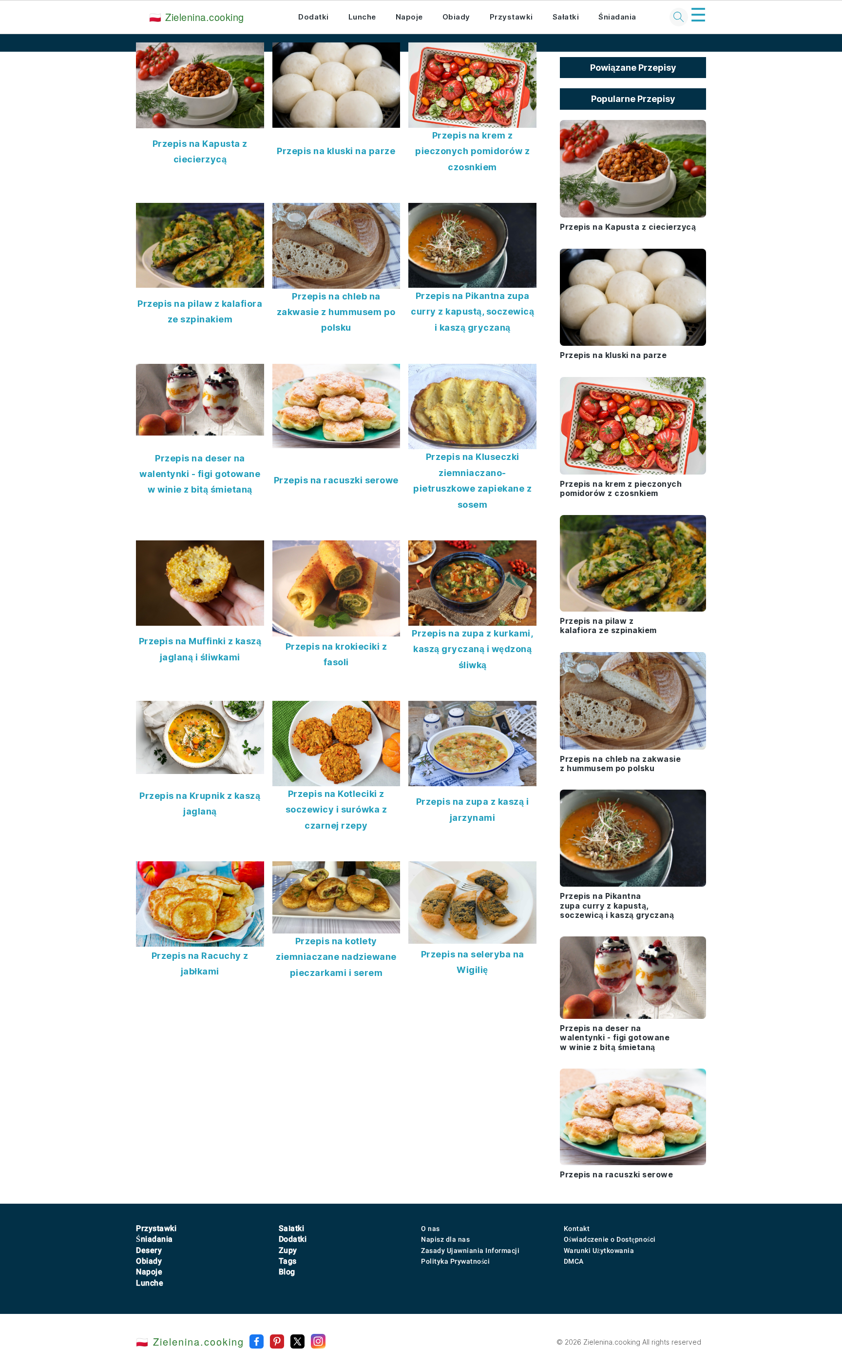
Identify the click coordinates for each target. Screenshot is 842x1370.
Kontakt (577, 1228)
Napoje (409, 16)
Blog (287, 1271)
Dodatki (313, 16)
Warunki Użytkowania (599, 1250)
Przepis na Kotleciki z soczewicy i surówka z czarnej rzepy (336, 810)
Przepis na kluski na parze (336, 151)
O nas (430, 1228)
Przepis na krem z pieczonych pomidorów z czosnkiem (472, 151)
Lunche (362, 16)
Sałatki (566, 16)
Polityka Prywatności (455, 1261)
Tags (288, 1261)
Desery (149, 1250)
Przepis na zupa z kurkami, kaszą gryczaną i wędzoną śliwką (472, 649)
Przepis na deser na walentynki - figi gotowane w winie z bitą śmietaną (199, 474)
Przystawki (511, 16)
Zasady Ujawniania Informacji (470, 1250)
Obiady (456, 16)
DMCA (574, 1261)
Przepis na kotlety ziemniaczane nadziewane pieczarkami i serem (336, 957)
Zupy (288, 1250)
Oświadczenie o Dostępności (610, 1239)
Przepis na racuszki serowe (336, 480)
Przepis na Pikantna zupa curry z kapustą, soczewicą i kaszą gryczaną (472, 312)
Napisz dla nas (445, 1239)
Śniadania (617, 16)
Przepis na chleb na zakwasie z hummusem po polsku (336, 312)
